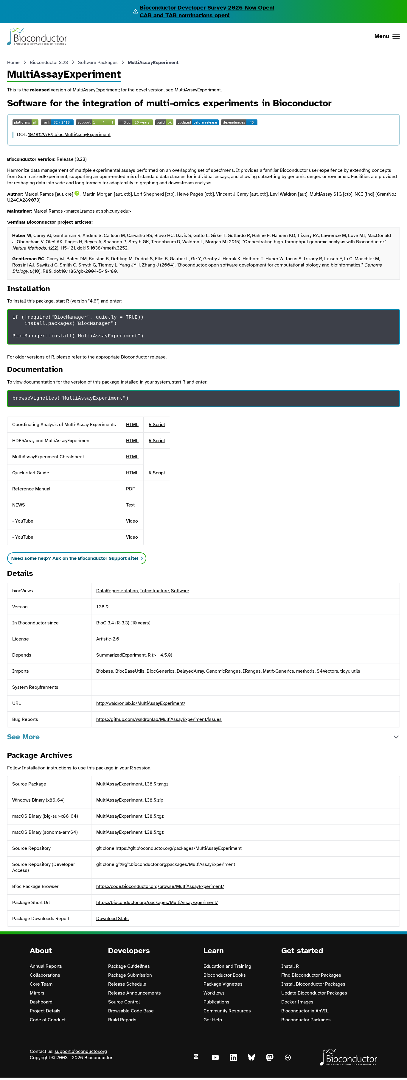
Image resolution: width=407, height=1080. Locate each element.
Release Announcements (134, 993)
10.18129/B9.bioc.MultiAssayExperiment (69, 135)
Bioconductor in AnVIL (305, 1011)
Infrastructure (154, 591)
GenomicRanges (223, 671)
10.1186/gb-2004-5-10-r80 (89, 271)
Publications (216, 1002)
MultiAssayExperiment (198, 90)
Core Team (41, 984)
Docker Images (297, 1002)
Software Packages (98, 63)
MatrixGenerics (278, 671)
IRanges (252, 671)
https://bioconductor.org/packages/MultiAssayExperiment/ (157, 903)
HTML (132, 425)
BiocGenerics (161, 671)
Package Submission (130, 975)
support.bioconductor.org (81, 1051)
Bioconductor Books (225, 975)
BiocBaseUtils (130, 671)
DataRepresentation (117, 591)
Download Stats (112, 919)
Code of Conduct (48, 1020)
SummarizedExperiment (121, 655)
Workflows (214, 993)
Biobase (104, 671)
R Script (157, 425)
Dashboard (41, 1002)
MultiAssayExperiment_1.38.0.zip (129, 800)
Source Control (124, 1002)
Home (13, 63)
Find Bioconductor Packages (311, 975)
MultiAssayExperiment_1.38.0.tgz (130, 816)
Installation (34, 768)
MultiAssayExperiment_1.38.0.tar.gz (132, 784)
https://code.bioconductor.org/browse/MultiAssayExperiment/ (160, 886)
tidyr (344, 671)
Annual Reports (46, 966)
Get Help (213, 1020)
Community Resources (227, 1011)
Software (180, 591)
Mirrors (37, 993)
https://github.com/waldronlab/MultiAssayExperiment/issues (159, 719)
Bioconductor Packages (306, 1020)
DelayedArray (190, 671)
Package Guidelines (129, 966)
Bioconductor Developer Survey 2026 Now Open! (207, 7)
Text (130, 505)
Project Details (45, 1011)
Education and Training (227, 966)
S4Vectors (327, 671)
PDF (130, 489)
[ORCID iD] (76, 193)
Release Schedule (127, 984)
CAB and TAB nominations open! (185, 15)
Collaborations (45, 975)
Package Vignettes (223, 984)
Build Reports (122, 1020)
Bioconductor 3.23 (49, 63)
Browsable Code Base (131, 1011)
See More (23, 736)
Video (132, 521)
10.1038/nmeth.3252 (106, 248)
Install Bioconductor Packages (313, 984)
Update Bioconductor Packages (314, 993)
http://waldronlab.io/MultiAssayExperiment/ (140, 703)
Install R (290, 966)
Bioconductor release (143, 357)
